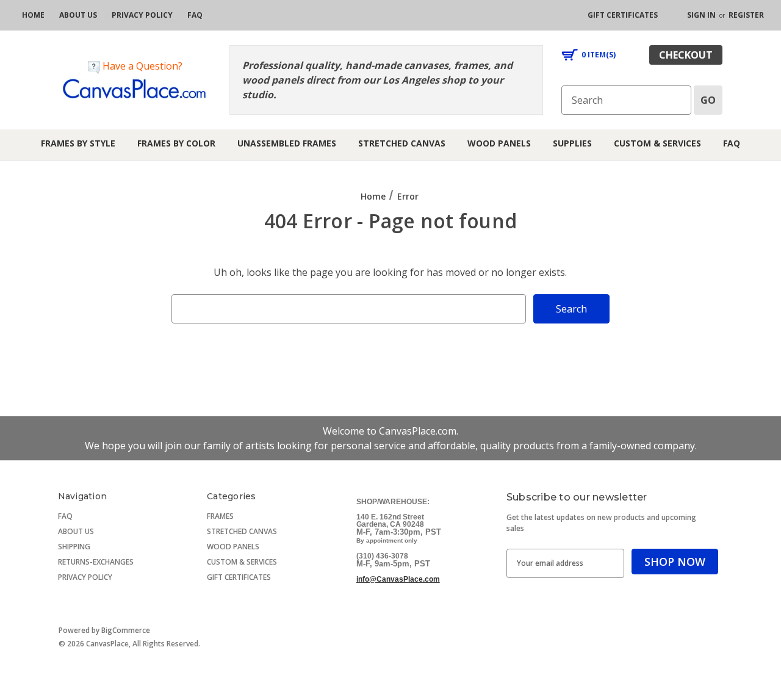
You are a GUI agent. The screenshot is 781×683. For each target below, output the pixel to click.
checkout (686, 55)
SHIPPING (74, 546)
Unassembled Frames (286, 143)
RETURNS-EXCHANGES (96, 562)
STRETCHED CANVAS (242, 531)
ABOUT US (76, 531)
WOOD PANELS (233, 546)
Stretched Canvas (401, 143)
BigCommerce (125, 630)
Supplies (572, 143)
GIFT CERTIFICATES (239, 577)
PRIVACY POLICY (85, 577)
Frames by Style (78, 143)
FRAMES (220, 516)
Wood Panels (499, 143)
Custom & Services (657, 143)
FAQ (731, 143)
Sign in (701, 15)
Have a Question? (141, 66)
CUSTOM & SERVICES (242, 562)
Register (746, 15)
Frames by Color (176, 143)
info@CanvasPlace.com (398, 579)
